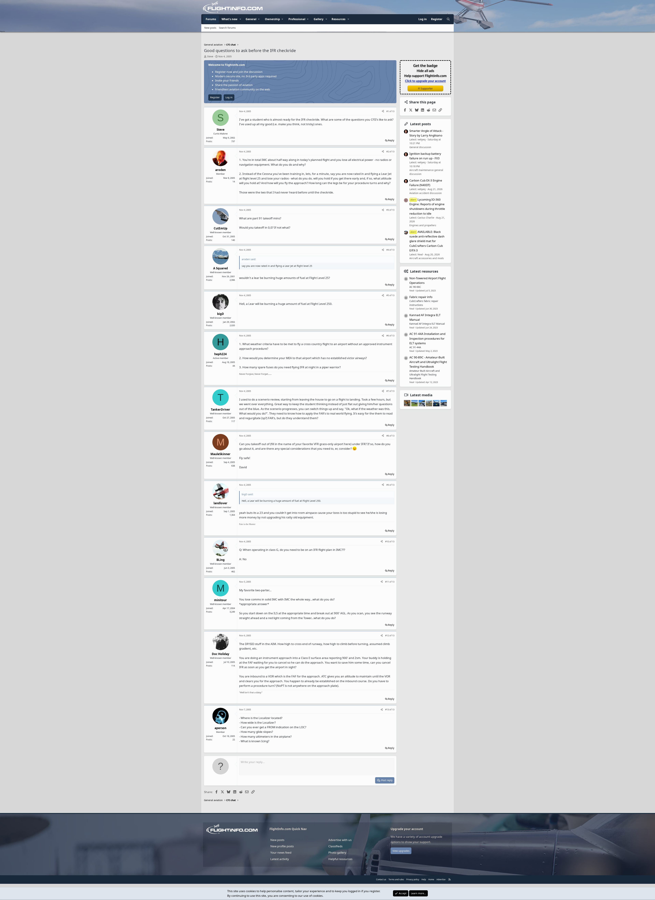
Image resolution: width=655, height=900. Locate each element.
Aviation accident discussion (425, 193)
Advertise (441, 879)
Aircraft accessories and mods (426, 258)
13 (393, 111)
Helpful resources (340, 859)
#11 (387, 581)
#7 (387, 391)
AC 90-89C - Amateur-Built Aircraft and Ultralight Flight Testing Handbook (428, 361)
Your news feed (280, 852)
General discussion (420, 147)
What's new (229, 19)
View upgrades (401, 850)
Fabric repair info (420, 297)
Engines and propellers (422, 225)
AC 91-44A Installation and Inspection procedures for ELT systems (427, 338)
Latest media (421, 395)
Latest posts (420, 124)
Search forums (227, 27)
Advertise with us (340, 840)
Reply (391, 140)
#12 (387, 635)
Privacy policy (412, 879)
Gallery (318, 19)
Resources (338, 19)
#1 (387, 111)
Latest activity (279, 859)
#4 (387, 249)
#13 (387, 709)
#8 (387, 435)
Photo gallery (337, 852)
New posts (210, 27)
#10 (387, 541)
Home (431, 879)
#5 (387, 295)
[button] (240, 19)
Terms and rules (396, 879)
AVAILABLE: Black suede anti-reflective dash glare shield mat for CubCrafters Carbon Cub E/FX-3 (427, 241)
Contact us (381, 879)
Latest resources (424, 271)
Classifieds (335, 846)
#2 (387, 151)
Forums (211, 19)
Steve (210, 56)
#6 (387, 335)
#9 (387, 484)
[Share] (383, 111)
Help (423, 879)
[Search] (448, 19)
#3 (387, 209)
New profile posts (282, 846)
